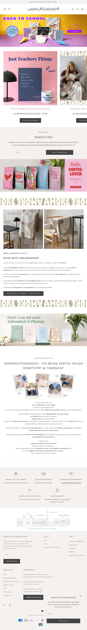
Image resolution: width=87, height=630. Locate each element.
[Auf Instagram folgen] (10, 605)
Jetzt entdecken (30, 120)
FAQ (4, 574)
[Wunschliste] (9, 9)
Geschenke (72, 548)
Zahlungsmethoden (9, 578)
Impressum (7, 595)
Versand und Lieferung (10, 581)
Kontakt (46, 537)
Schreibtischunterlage (76, 555)
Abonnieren (11, 561)
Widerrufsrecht (8, 585)
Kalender (72, 552)
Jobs (45, 540)
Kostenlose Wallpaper (76, 541)
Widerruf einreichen (34, 597)
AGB (4, 588)
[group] (43, 30)
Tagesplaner (73, 545)
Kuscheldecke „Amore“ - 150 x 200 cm (23, 293)
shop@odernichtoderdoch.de (71, 483)
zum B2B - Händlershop (51, 547)
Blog (45, 544)
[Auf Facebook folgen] (4, 605)
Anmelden (63, 621)
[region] (43, 30)
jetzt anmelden (59, 152)
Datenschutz (7, 592)
